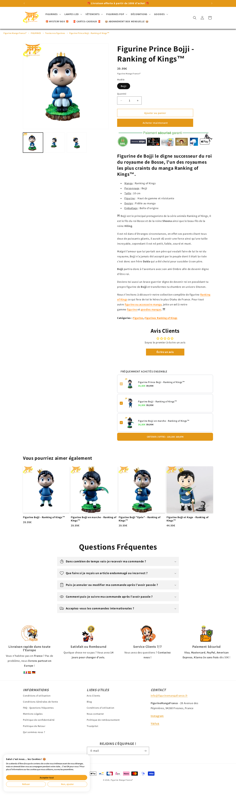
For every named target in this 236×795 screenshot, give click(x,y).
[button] (52, 14)
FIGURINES (36, 33)
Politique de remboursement (103, 719)
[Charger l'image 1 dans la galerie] (33, 143)
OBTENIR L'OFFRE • (165, 436)
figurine (132, 309)
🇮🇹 (25, 672)
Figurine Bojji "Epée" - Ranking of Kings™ (139, 519)
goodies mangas (151, 309)
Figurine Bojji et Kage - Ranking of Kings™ (188, 519)
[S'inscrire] (145, 751)
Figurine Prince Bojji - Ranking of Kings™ (89, 33)
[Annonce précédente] (24, 3)
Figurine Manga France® (14, 33)
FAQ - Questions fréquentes (38, 707)
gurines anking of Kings (161, 318)
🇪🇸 (29, 672)
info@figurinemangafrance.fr (169, 695)
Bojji (123, 86)
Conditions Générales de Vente (40, 701)
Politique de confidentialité (39, 719)
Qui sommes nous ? (34, 731)
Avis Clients (93, 695)
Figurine (138, 318)
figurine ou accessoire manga (143, 304)
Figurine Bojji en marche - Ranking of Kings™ (163, 420)
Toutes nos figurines (55, 33)
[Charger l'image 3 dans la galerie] (77, 143)
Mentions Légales (33, 713)
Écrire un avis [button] (165, 352)
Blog (89, 701)
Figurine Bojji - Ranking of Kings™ (157, 401)
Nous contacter (95, 713)
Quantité (121, 93)
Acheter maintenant (155, 122)
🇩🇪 (34, 672)
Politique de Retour (34, 725)
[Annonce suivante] (212, 3)
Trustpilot (92, 725)
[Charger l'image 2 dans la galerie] (55, 143)
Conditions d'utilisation (36, 695)
